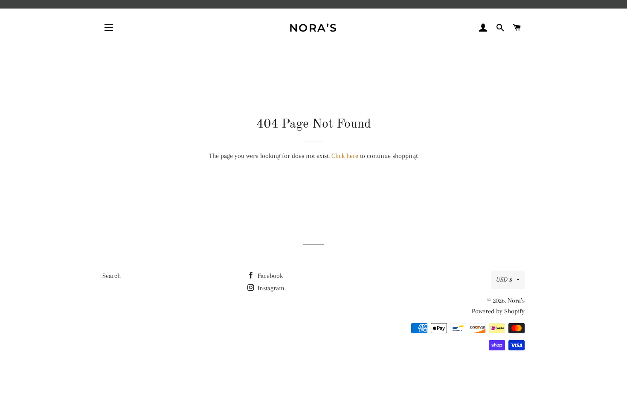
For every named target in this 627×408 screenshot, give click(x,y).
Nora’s (313, 27)
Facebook (269, 276)
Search (111, 276)
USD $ (504, 279)
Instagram (270, 288)
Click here (344, 156)
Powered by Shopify (498, 311)
